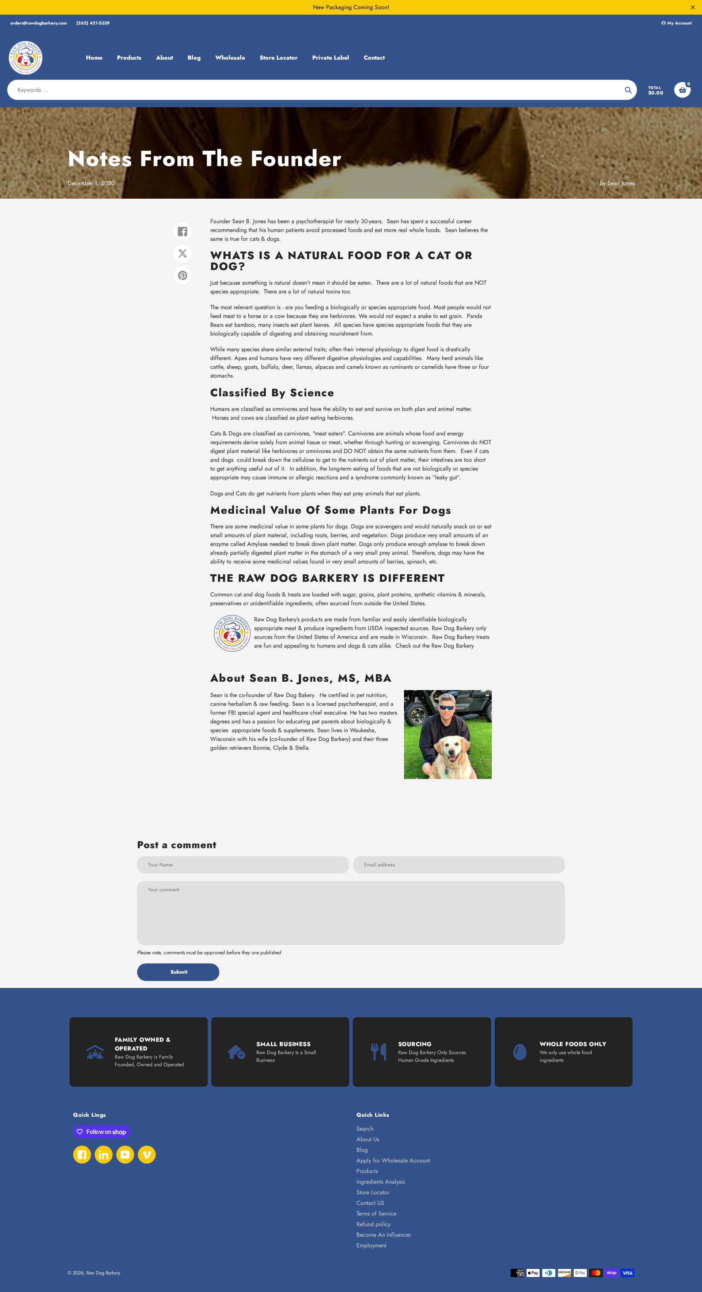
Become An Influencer (383, 1235)
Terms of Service (376, 1213)
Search (364, 1128)
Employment (371, 1245)
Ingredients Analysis (380, 1181)
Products (367, 1171)
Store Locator (372, 1192)
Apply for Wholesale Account (393, 1160)
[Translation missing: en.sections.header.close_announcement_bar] (693, 7)
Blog (362, 1150)
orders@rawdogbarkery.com (38, 23)
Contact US (370, 1203)
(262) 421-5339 (93, 23)
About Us (367, 1139)
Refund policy (373, 1224)
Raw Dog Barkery (103, 1272)
